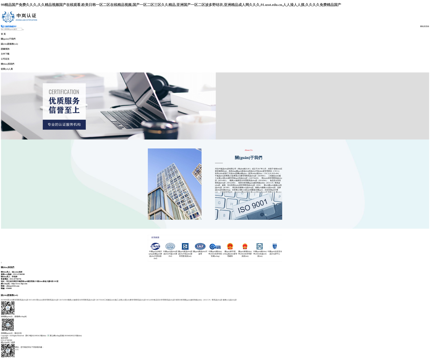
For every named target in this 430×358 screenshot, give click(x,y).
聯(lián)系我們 (7, 64)
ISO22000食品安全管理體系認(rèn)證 (160, 300)
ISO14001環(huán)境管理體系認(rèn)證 (43, 300)
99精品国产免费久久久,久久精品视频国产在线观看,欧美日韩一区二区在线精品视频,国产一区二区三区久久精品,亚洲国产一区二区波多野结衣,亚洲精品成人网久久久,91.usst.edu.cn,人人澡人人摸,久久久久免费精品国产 (171, 5)
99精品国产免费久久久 (10, 349)
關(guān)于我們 (8, 39)
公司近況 (5, 59)
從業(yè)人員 (7, 69)
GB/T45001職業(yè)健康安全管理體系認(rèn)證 (77, 300)
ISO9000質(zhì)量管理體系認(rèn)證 (14, 300)
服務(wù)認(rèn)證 (230, 300)
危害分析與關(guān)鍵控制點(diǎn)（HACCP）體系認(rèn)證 (198, 300)
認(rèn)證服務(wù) (9, 44)
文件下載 (5, 54)
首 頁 (3, 34)
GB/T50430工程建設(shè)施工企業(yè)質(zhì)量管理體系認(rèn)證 (121, 300)
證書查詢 (5, 49)
